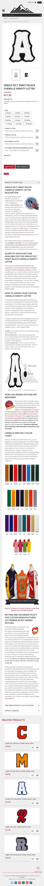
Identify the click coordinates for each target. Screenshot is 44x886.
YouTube (27, 882)
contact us (8, 461)
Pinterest (19, 882)
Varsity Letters (14, 18)
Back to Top (38, 872)
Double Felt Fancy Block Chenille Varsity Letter (20, 799)
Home (5, 18)
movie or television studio (21, 268)
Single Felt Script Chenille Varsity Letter (18, 827)
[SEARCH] (40, 15)
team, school (20, 266)
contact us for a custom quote (21, 235)
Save (7, 174)
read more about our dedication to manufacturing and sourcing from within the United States (21, 245)
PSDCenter (32, 879)
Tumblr (23, 882)
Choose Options (32, 747)
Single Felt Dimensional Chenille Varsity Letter (20, 855)
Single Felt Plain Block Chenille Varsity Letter (19, 771)
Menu (39, 2)
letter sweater (14, 205)
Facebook (16, 882)
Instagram (31, 882)
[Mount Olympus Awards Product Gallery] (22, 584)
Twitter (12, 882)
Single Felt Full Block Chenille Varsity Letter (19, 743)
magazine (28, 270)
